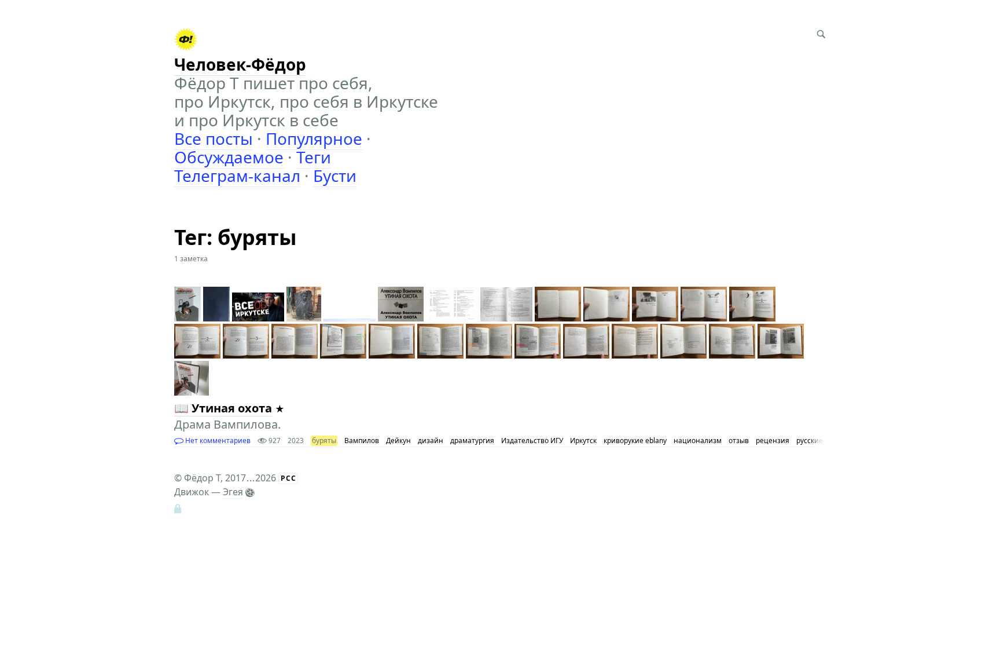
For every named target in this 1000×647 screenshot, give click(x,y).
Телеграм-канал (237, 176)
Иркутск (583, 440)
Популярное (314, 138)
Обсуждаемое (229, 157)
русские (809, 440)
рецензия (772, 440)
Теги (313, 157)
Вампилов (361, 440)
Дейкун (398, 440)
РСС (288, 478)
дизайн (430, 440)
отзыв (739, 440)
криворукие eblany (635, 440)
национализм (698, 440)
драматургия (472, 440)
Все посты (213, 138)
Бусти (334, 176)
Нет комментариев (217, 440)
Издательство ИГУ (532, 440)
